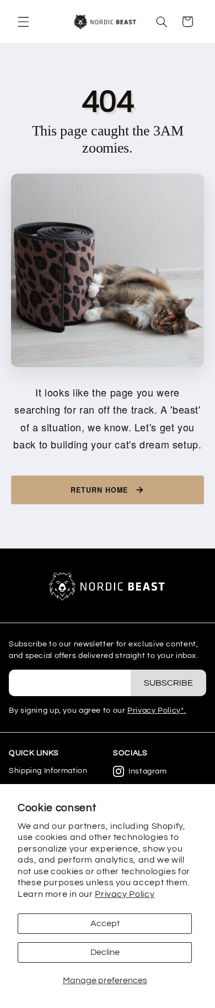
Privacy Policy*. (156, 710)
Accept (105, 923)
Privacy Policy (124, 894)
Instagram (147, 771)
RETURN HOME (99, 490)
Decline (105, 952)
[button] (23, 21)
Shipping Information (48, 771)
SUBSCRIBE (168, 682)
